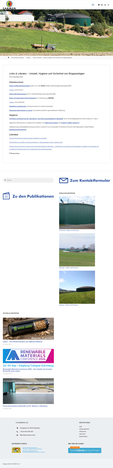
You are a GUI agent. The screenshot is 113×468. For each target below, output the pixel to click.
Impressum (82, 434)
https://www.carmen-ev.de (27, 435)
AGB (80, 426)
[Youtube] (105, 5)
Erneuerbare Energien (18, 57)
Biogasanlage (15, 153)
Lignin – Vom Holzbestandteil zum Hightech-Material (22, 342)
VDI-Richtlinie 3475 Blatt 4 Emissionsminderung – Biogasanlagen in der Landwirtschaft (35, 142)
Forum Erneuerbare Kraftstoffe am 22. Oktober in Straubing (25, 406)
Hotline (11, 90)
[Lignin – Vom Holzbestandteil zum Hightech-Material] (28, 329)
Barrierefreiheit (83, 436)
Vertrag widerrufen (84, 429)
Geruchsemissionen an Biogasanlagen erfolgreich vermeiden (28, 138)
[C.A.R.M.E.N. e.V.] (9, 5)
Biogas (28, 57)
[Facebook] (108, 5)
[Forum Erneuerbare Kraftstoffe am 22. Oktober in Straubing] (28, 391)
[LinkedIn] (102, 5)
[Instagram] (99, 5)
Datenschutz (82, 431)
